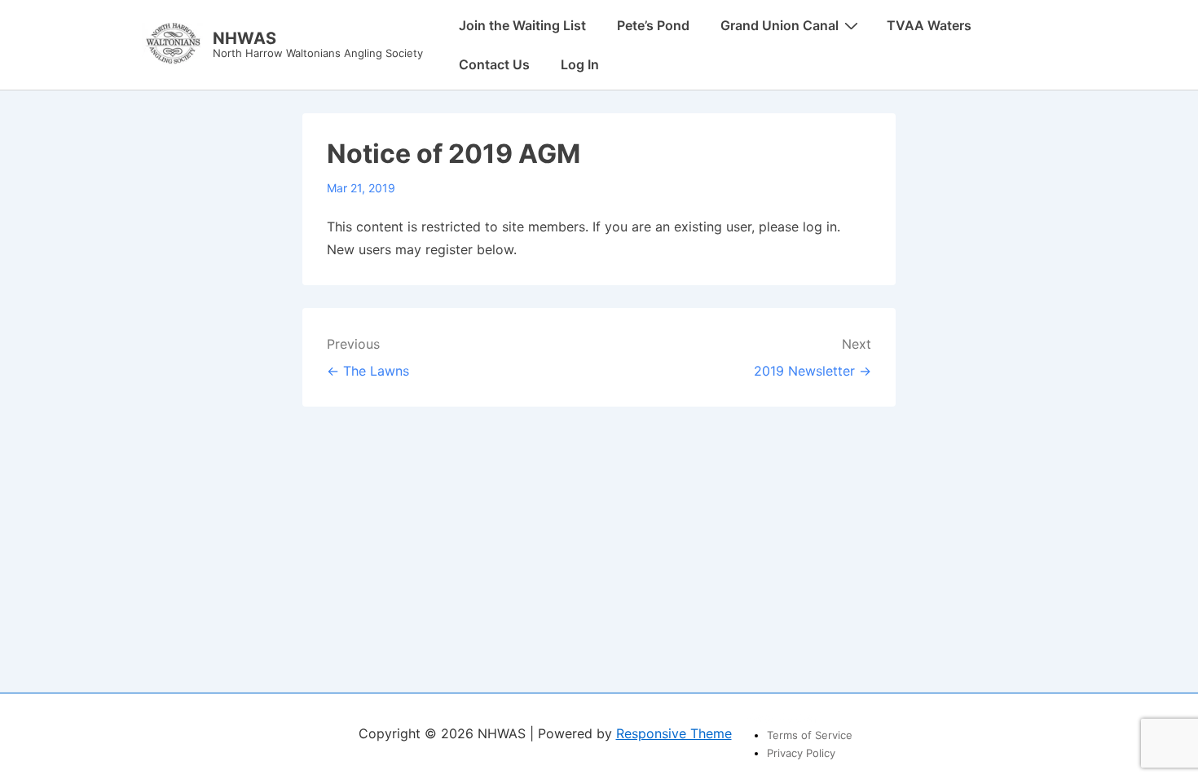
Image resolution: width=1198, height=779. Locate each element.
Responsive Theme (674, 733)
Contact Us (494, 64)
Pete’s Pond (653, 25)
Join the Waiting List (522, 25)
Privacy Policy (801, 752)
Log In (580, 64)
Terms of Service (809, 735)
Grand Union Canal (779, 25)
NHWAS (244, 38)
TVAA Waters (929, 25)
